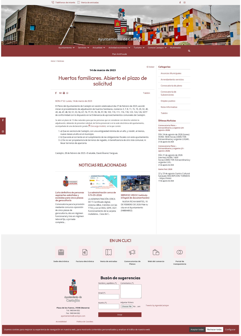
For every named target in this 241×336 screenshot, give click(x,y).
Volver (151, 66)
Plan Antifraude (119, 54)
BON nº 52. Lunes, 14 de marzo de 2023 (73, 101)
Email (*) (101, 293)
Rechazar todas (214, 329)
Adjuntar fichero (127, 302)
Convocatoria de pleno (171, 85)
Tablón (146, 93)
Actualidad (97, 47)
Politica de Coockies (85, 321)
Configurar (230, 329)
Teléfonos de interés (65, 2)
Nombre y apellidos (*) (107, 283)
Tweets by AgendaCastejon (157, 305)
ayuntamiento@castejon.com (73, 316)
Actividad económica (118, 47)
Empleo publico (168, 101)
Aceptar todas (197, 329)
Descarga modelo (98, 126)
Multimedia (175, 47)
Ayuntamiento (65, 47)
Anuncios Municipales (171, 73)
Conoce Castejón (156, 47)
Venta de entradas (90, 2)
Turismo (138, 47)
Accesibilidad (61, 321)
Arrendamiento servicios (172, 79)
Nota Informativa (169, 107)
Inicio (53, 61)
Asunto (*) (102, 302)
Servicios (82, 47)
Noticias (60, 61)
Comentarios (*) (127, 283)
